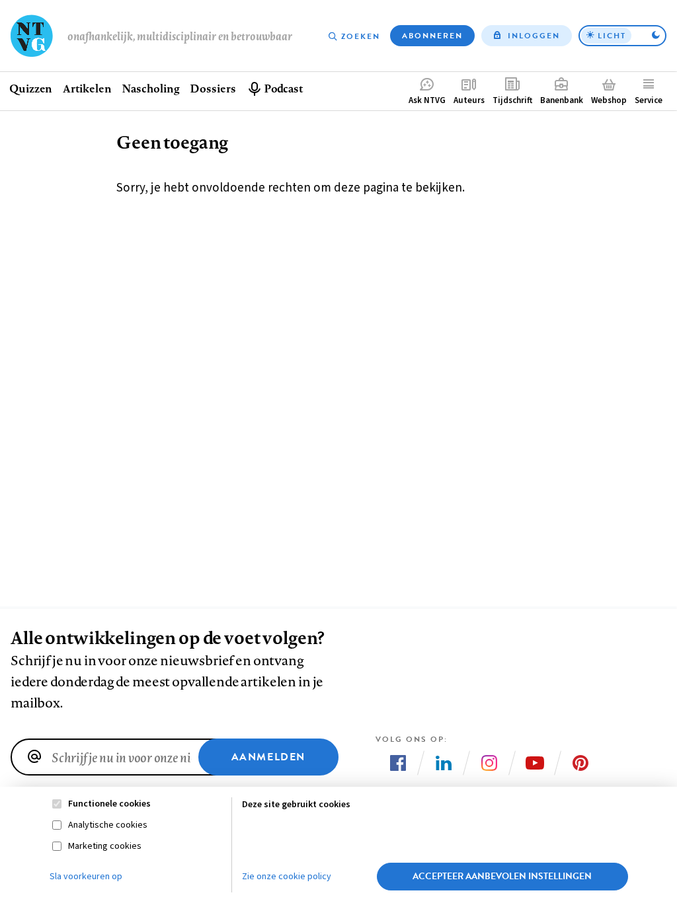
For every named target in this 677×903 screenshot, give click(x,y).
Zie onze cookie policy (286, 876)
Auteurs (469, 100)
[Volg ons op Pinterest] (580, 763)
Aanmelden (268, 757)
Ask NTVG (427, 100)
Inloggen (534, 36)
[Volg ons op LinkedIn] (443, 763)
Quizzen (30, 88)
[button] (622, 35)
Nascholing (150, 88)
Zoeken (360, 36)
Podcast (283, 88)
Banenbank (561, 100)
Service (648, 100)
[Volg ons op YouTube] (534, 763)
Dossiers (212, 88)
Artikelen (87, 88)
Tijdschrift (512, 100)
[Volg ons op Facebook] (398, 763)
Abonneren (432, 36)
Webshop (609, 100)
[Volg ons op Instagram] (489, 763)
